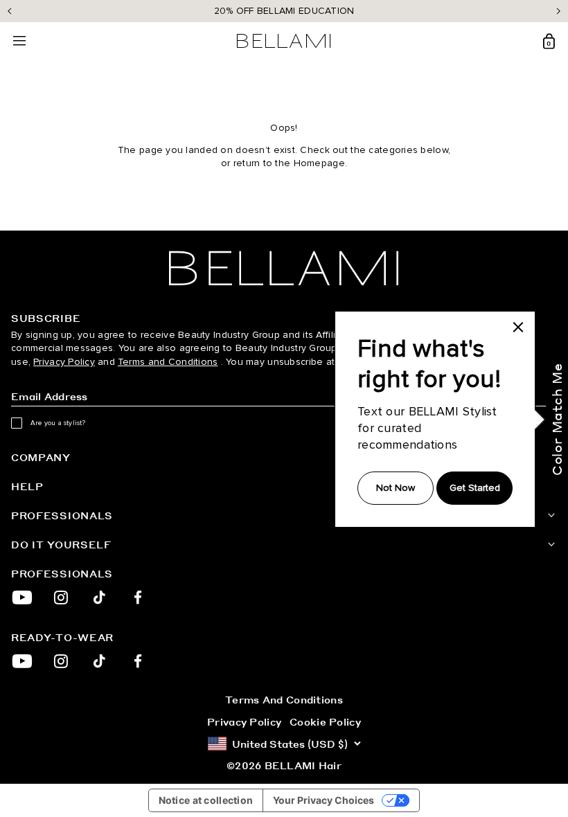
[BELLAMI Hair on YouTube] (22, 597)
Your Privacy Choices (323, 800)
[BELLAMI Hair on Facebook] (138, 597)
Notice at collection (206, 800)
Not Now (395, 488)
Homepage (319, 163)
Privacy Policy (64, 362)
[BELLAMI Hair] (284, 268)
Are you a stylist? (58, 423)
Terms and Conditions (168, 362)
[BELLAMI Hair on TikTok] (99, 597)
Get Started (475, 488)
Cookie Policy (325, 721)
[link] (518, 326)
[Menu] (19, 41)
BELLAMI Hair (303, 765)
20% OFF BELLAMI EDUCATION (284, 11)
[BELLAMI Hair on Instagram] (60, 597)
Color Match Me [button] (557, 419)
